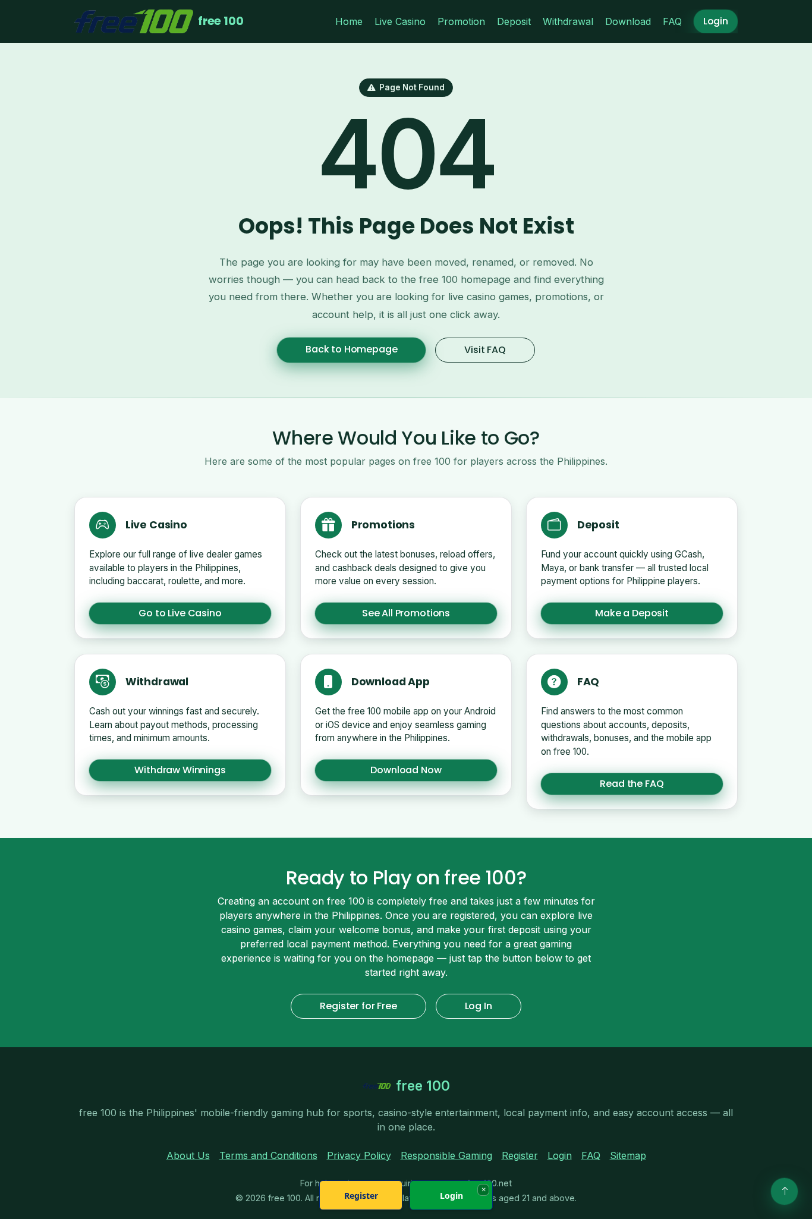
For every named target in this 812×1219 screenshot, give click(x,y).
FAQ (672, 21)
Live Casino (400, 21)
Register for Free (358, 1006)
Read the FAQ (631, 783)
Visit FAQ (485, 350)
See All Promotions (406, 613)
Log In (478, 1006)
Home (349, 21)
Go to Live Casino (180, 613)
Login (715, 21)
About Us (188, 1155)
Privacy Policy (359, 1155)
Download (628, 21)
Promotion (461, 21)
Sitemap (628, 1155)
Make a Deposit (632, 613)
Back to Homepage (351, 349)
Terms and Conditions (268, 1155)
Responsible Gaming (446, 1155)
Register (520, 1155)
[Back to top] (784, 1191)
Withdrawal (568, 21)
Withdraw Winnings (179, 770)
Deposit (514, 21)
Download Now (405, 770)
